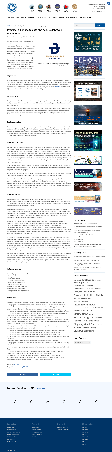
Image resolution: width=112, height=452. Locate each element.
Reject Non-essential (49, 235)
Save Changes (37, 239)
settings (77, 218)
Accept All (35, 235)
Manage (63, 235)
